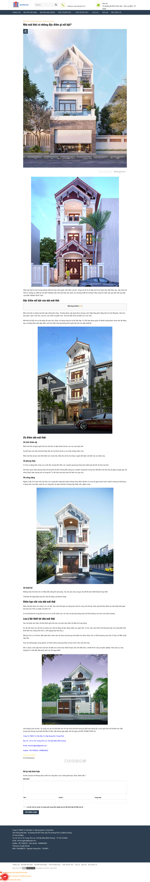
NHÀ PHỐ (26, 21)
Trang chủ (16, 12)
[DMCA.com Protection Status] (28, 868)
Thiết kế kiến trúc (64, 12)
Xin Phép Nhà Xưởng (47, 12)
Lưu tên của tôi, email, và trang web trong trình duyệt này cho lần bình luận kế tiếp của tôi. (55, 807)
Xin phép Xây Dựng (30, 12)
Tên (24, 797)
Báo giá (105, 12)
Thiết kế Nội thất (81, 12)
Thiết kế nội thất (48, 21)
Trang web (97, 797)
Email (61, 797)
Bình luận (26, 779)
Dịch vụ (95, 12)
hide (80, 306)
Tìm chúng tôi (116, 12)
